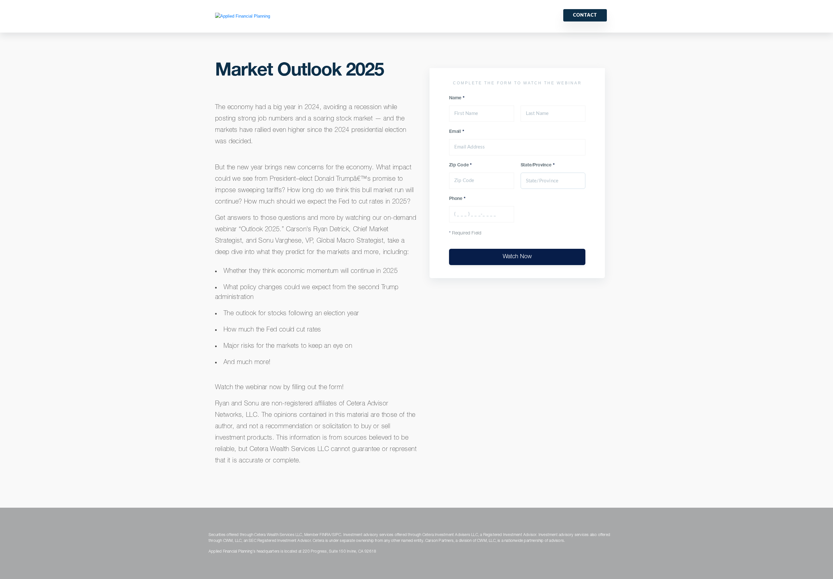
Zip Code (460, 165)
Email (456, 132)
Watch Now (517, 257)
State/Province (538, 165)
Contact (585, 15)
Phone (457, 199)
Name (457, 98)
